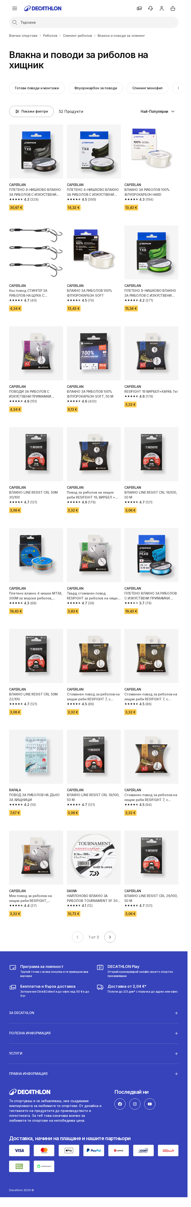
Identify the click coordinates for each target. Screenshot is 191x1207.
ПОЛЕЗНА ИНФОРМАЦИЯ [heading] (30, 1033)
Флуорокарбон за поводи (95, 88)
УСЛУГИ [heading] (15, 1053)
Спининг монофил (147, 88)
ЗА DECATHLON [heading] (21, 1013)
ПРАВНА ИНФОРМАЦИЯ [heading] (28, 1074)
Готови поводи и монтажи (37, 88)
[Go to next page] (110, 937)
